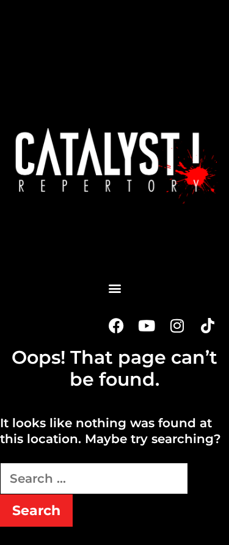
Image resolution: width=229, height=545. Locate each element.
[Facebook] (116, 325)
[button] (114, 288)
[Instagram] (177, 325)
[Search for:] (94, 478)
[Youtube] (146, 325)
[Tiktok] (207, 325)
